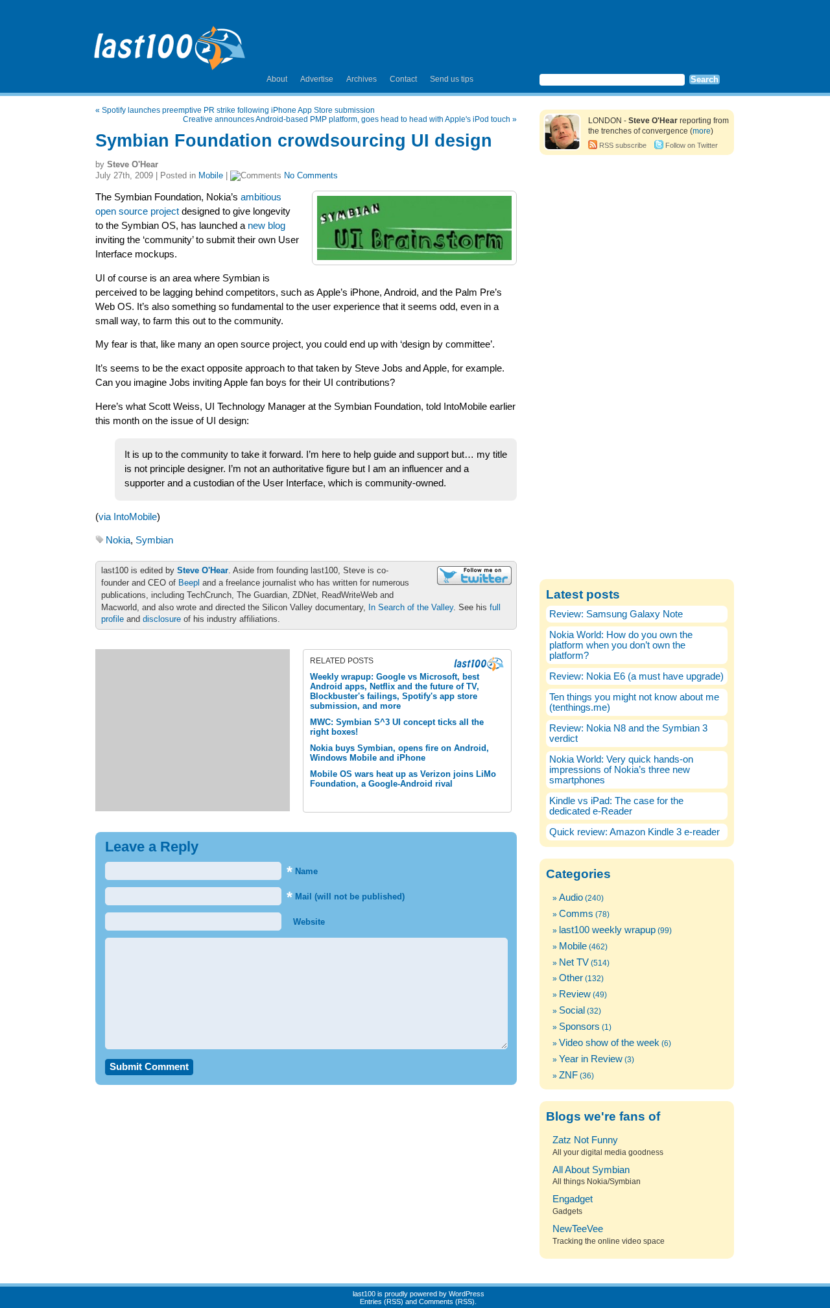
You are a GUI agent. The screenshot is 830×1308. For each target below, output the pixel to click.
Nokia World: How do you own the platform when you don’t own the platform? (621, 645)
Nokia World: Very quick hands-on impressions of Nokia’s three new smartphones (621, 769)
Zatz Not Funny (585, 1140)
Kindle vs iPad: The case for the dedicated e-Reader (616, 806)
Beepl (189, 583)
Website (307, 922)
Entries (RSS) (381, 1301)
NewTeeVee (577, 1229)
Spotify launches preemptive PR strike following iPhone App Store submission (238, 110)
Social (572, 1010)
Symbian (154, 540)
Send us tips (451, 79)
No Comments (311, 175)
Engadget (572, 1199)
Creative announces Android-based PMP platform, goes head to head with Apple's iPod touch (346, 119)
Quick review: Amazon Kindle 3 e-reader (634, 832)
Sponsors (579, 1026)
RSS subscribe (622, 145)
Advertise (316, 79)
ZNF (568, 1075)
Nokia (118, 540)
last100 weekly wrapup (607, 930)
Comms (576, 914)
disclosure (162, 619)
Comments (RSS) (447, 1301)
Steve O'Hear (202, 570)
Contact (403, 79)
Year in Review (590, 1059)
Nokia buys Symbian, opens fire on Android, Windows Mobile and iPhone (399, 753)
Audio (571, 897)
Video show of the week (609, 1043)
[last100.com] (170, 43)
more (702, 131)
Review (575, 994)
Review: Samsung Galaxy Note (616, 614)
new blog (266, 225)
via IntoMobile (128, 517)
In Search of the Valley (410, 607)
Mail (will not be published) (346, 896)
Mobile (210, 175)
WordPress (466, 1294)
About (277, 79)
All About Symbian (591, 1170)
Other (571, 978)
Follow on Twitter (691, 145)
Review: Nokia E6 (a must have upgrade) (636, 676)
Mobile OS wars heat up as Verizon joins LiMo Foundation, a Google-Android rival (403, 779)
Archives (361, 79)
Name (302, 871)
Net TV (574, 962)
